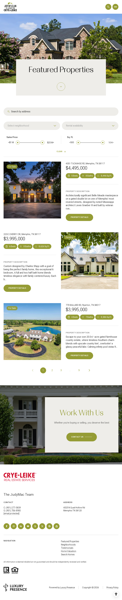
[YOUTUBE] (28, 526)
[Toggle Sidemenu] (115, 7)
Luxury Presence (67, 587)
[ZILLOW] (57, 526)
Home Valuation (68, 551)
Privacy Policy (112, 587)
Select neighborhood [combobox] (18, 125)
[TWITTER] (42, 526)
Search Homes (68, 554)
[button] (81, 437)
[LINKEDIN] (21, 526)
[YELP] (35, 526)
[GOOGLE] (49, 526)
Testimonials (67, 548)
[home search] (108, 7)
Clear (59, 151)
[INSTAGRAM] (14, 526)
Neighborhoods (68, 544)
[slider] (17, 142)
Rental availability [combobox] (74, 125)
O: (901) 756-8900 (12, 510)
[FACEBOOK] (7, 526)
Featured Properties (70, 541)
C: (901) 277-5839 (12, 507)
